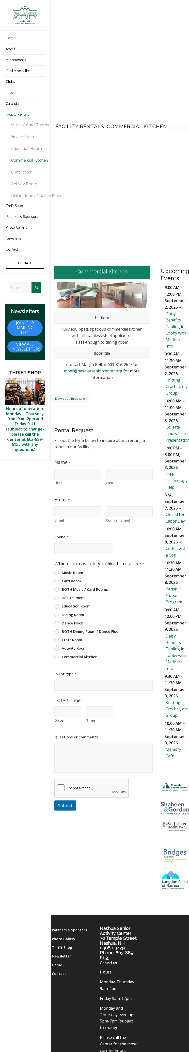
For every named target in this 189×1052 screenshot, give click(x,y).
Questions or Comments (76, 737)
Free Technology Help (177, 480)
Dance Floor (72, 623)
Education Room (76, 606)
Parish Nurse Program (174, 595)
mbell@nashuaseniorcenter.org (93, 371)
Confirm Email (118, 520)
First (58, 483)
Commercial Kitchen (79, 656)
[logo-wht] (25, 15)
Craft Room (72, 640)
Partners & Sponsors (69, 930)
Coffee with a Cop (176, 552)
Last (110, 483)
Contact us (108, 963)
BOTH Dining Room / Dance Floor (91, 631)
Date (58, 720)
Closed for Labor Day (175, 518)
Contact (59, 973)
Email (59, 520)
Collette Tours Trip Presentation (177, 433)
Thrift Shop (62, 947)
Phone (61, 537)
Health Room (73, 597)
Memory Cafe (173, 752)
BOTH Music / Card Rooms (85, 589)
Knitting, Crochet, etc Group (177, 386)
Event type (65, 673)
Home (57, 965)
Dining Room (73, 614)
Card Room (71, 581)
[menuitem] (25, 38)
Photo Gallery (63, 939)
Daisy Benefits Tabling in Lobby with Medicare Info (176, 330)
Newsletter (61, 956)
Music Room (72, 572)
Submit (65, 805)
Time (90, 720)
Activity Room (74, 648)
